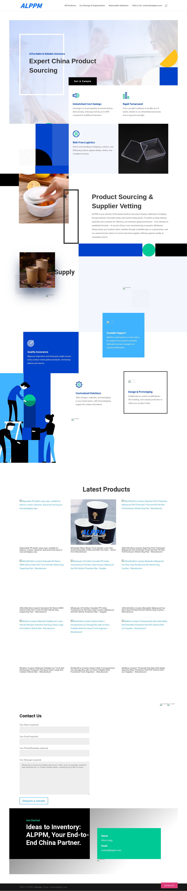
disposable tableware (119, 6)
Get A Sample (82, 81)
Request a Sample (34, 800)
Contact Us (169, 885)
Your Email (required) (29, 736)
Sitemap (38, 887)
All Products (70, 6)
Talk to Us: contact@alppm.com (147, 6)
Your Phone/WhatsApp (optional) (34, 748)
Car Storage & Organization (92, 6)
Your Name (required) (29, 725)
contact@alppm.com (111, 850)
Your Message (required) (30, 760)
